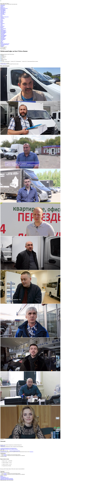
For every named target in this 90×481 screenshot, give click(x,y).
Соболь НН (2, 11)
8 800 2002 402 (2, 445)
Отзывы (1, 6)
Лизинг (1, 22)
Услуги (1, 19)
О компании (2, 448)
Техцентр (1, 29)
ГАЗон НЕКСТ (2, 14)
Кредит (1, 21)
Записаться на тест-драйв (11, 451)
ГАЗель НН (2, 13)
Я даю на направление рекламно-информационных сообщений (13, 455)
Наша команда (2, 7)
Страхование (2, 23)
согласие (5, 454)
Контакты (2, 26)
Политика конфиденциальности (15, 450)
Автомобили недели (3, 451)
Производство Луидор (4, 8)
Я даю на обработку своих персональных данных (11, 454)
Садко (1, 15)
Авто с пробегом (3, 28)
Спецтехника (2, 18)
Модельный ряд (2, 9)
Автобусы (2, 17)
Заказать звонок (27, 451)
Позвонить (31, 451)
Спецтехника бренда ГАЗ (4, 16)
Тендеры (1, 20)
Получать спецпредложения (20, 451)
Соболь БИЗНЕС (3, 12)
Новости (1, 27)
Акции (1, 24)
